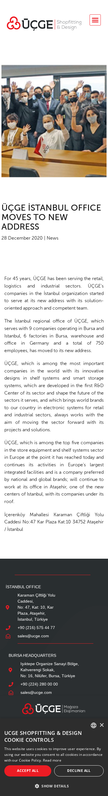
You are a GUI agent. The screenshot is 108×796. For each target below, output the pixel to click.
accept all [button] (28, 770)
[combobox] (93, 725)
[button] (95, 20)
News (52, 238)
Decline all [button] (78, 770)
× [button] (101, 725)
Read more (52, 760)
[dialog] (54, 757)
